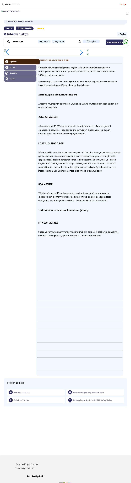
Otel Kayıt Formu (25, 468)
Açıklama (14, 62)
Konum (12, 79)
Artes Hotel (28, 21)
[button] (81, 52)
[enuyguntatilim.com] (10, 11)
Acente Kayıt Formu (27, 464)
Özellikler (13, 73)
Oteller (19, 21)
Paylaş (123, 34)
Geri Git (9, 28)
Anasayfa (11, 21)
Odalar (12, 67)
